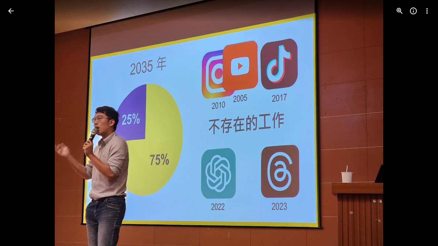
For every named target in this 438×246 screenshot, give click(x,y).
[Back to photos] (11, 11)
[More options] (427, 11)
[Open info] (413, 11)
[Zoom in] (400, 11)
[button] (19, 123)
